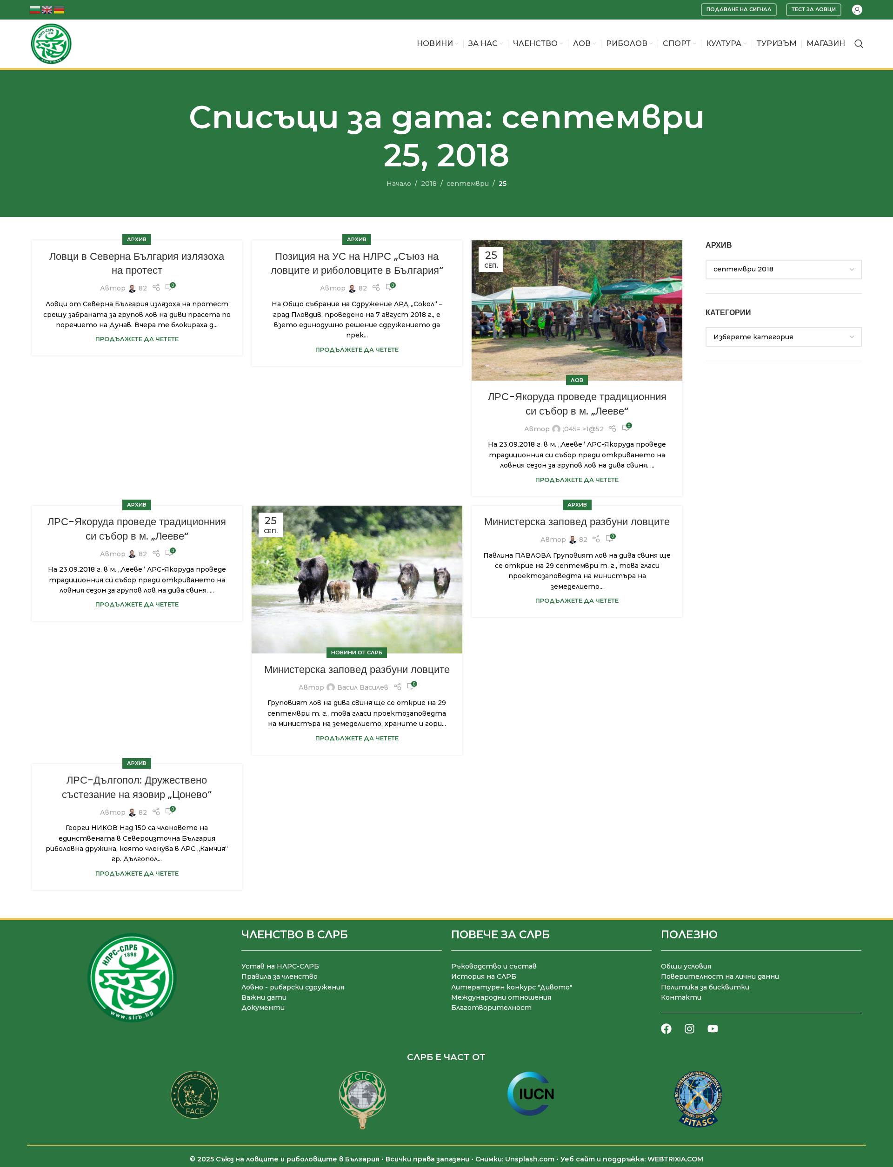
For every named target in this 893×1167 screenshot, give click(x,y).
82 (143, 288)
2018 (429, 183)
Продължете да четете (137, 339)
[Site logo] (51, 43)
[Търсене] (859, 43)
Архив (137, 239)
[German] (59, 9)
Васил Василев (362, 687)
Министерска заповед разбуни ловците (357, 669)
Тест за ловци (814, 9)
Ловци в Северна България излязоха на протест (136, 263)
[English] (47, 9)
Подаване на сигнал (738, 9)
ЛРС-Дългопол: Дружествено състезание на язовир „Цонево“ (137, 787)
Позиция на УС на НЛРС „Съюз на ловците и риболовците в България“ (357, 263)
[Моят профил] (857, 9)
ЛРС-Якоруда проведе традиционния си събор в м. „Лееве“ (577, 403)
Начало (399, 183)
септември (467, 183)
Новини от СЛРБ (356, 652)
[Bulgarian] (35, 9)
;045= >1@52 (583, 429)
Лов (577, 380)
